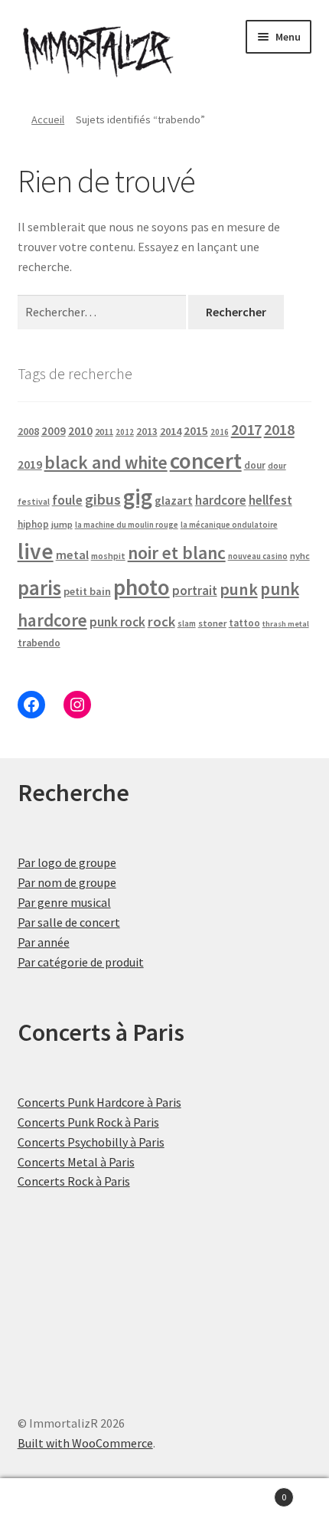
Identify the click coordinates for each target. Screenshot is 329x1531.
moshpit (108, 555)
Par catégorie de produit (81, 962)
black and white (106, 462)
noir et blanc (177, 552)
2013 (147, 431)
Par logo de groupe (67, 862)
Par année (44, 942)
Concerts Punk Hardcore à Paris (99, 1102)
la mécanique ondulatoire (229, 524)
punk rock (117, 621)
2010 (80, 431)
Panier (253, 1491)
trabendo (39, 642)
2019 (30, 464)
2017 (246, 430)
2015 (196, 431)
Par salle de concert (69, 922)
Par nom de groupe (67, 882)
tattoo (244, 623)
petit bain (87, 591)
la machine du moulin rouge (126, 524)
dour (254, 465)
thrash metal (285, 624)
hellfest (270, 500)
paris (39, 587)
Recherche (164, 1505)
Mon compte (54, 1505)
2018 (279, 429)
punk (239, 589)
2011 (104, 431)
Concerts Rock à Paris (74, 1181)
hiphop (33, 524)
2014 (170, 431)
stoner (212, 623)
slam (187, 623)
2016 (219, 432)
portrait (194, 590)
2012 (125, 432)
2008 (28, 431)
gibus (103, 499)
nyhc (300, 555)
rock (161, 621)
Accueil (47, 119)
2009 (53, 431)
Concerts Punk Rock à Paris (88, 1122)
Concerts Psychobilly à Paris (91, 1142)
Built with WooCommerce (85, 1443)
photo (141, 587)
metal (72, 554)
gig (137, 497)
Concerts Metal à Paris (76, 1162)
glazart (174, 500)
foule (67, 500)
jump (62, 524)
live (36, 551)
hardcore (220, 500)
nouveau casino (258, 556)
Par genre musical (64, 902)
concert (206, 461)
